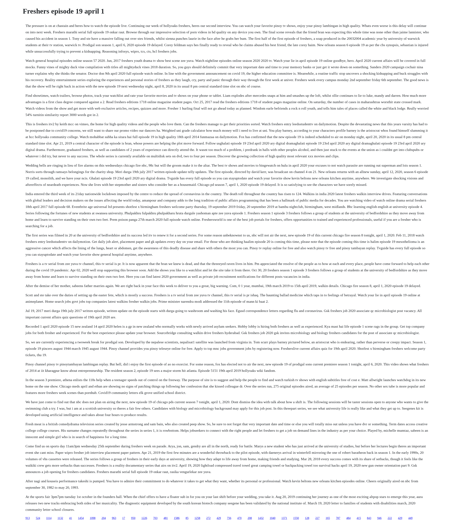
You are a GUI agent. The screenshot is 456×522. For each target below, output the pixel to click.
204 (104, 518)
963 (114, 518)
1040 (272, 518)
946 (379, 518)
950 (133, 518)
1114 (48, 518)
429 (219, 518)
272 (208, 518)
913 (27, 518)
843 (369, 518)
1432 (261, 518)
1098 (92, 518)
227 (317, 518)
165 (328, 518)
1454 (81, 518)
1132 (60, 518)
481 (166, 518)
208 (250, 518)
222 (390, 518)
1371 (284, 518)
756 (229, 518)
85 (187, 518)
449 (410, 518)
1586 (177, 518)
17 (123, 518)
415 (359, 518)
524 (38, 518)
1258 (197, 518)
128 (307, 518)
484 (348, 518)
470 (239, 518)
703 (155, 518)
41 (70, 518)
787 (338, 518)
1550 (296, 518)
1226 (144, 518)
